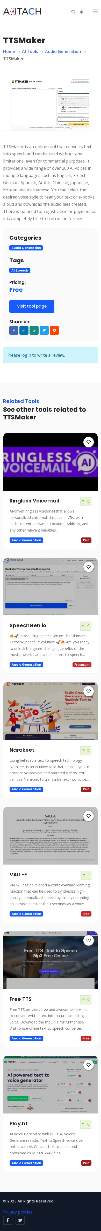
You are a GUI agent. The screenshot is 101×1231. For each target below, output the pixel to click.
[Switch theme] (81, 11)
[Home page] (22, 11)
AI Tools (30, 51)
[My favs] (73, 11)
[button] (95, 11)
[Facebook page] (7, 1220)
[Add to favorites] (88, 442)
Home (9, 51)
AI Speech (19, 270)
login (26, 355)
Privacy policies (17, 1212)
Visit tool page (32, 306)
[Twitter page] (20, 1220)
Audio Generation (63, 51)
